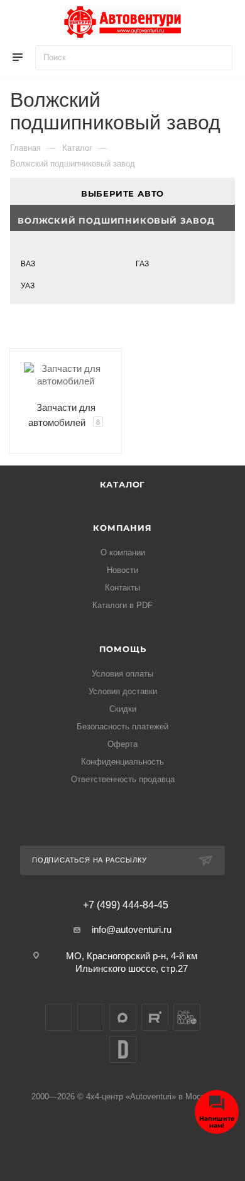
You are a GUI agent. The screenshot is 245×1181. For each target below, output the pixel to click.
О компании (123, 552)
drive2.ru (122, 1049)
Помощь (122, 649)
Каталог (123, 484)
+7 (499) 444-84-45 (125, 905)
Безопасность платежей (122, 726)
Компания (122, 528)
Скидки (122, 709)
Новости (122, 570)
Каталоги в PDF (122, 605)
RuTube (154, 1017)
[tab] (122, 218)
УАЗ (28, 285)
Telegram (90, 1017)
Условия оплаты (122, 673)
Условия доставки (123, 691)
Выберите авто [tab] (122, 193)
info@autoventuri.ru (132, 929)
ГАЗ (142, 263)
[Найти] (217, 57)
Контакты (122, 587)
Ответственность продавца (123, 779)
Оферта (122, 744)
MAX (122, 1017)
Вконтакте (58, 1017)
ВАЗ (28, 263)
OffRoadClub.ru (186, 1017)
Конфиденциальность (122, 761)
